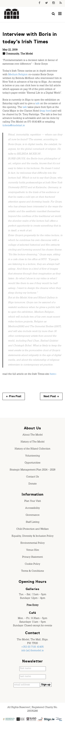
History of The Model (32, 442)
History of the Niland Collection (32, 449)
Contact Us (32, 477)
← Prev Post (13, 396)
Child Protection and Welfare (32, 529)
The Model (26, 54)
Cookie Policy (32, 564)
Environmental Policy (32, 543)
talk (37, 104)
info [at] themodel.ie (32, 651)
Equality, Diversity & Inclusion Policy (33, 536)
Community (12, 54)
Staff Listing (32, 522)
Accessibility (32, 508)
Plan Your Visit (32, 501)
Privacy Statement (32, 557)
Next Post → (51, 396)
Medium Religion (18, 75)
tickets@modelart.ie (13, 126)
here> (53, 374)
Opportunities (32, 463)
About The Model (32, 435)
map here (45, 111)
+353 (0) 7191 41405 (32, 647)
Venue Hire (32, 550)
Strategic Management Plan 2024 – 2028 (32, 470)
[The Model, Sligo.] (11, 14)
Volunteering (32, 456)
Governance (33, 515)
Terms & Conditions (32, 571)
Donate (32, 484)
